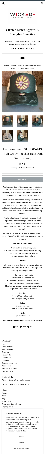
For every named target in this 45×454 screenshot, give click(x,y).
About (4, 396)
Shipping (14, 168)
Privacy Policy (20, 431)
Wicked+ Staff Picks (9, 369)
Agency (5, 393)
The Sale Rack (7, 371)
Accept (21, 437)
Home (4, 344)
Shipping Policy (7, 407)
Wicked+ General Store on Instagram (16, 380)
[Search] (3, 3)
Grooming (5, 352)
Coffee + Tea (6, 358)
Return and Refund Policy (11, 404)
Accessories (6, 366)
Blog (3, 399)
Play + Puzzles (7, 349)
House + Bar (6, 355)
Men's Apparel (7, 347)
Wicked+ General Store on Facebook (16, 384)
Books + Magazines (9, 363)
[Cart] (41, 3)
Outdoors (5, 360)
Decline (21, 443)
